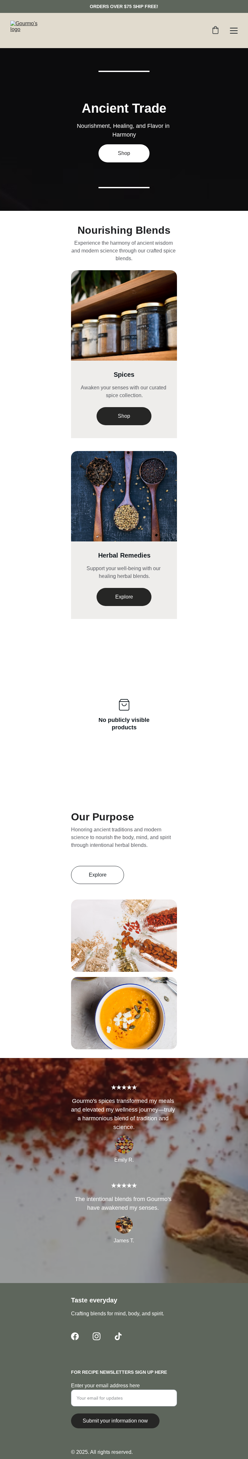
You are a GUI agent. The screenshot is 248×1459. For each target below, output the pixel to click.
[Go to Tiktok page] (118, 1336)
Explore (124, 597)
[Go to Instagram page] (96, 1336)
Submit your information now (115, 1420)
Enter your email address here (105, 1385)
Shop (124, 416)
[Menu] (234, 31)
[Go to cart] (215, 31)
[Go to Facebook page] (75, 1336)
